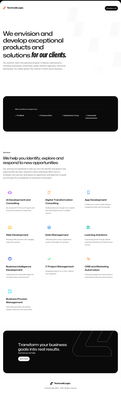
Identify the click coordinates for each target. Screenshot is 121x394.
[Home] (13, 8)
